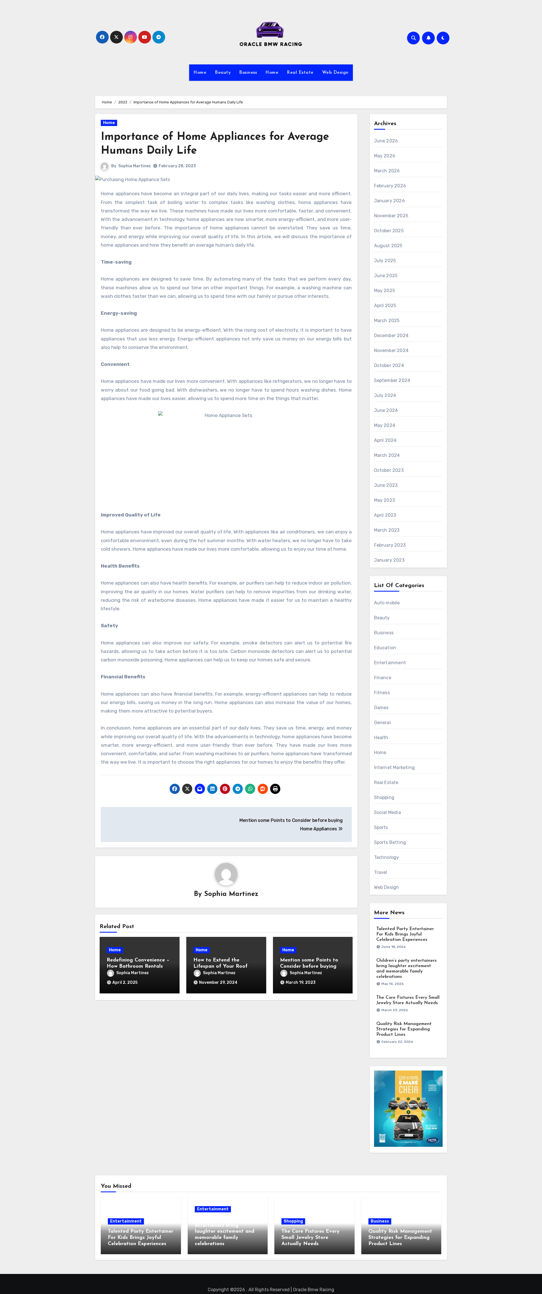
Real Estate (300, 72)
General (382, 722)
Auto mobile (387, 602)
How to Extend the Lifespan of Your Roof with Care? (220, 966)
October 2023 (389, 470)
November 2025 (391, 215)
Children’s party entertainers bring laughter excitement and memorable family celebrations (224, 1231)
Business (248, 72)
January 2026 (389, 200)
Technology (386, 857)
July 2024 (385, 395)
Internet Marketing (394, 767)
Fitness (382, 692)
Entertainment (390, 662)
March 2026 (387, 170)
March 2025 (387, 320)
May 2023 (384, 500)
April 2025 (385, 305)
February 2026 (390, 185)
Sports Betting (390, 842)
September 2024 (392, 380)
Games (381, 707)
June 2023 (386, 485)
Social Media (387, 812)
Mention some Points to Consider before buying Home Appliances (309, 966)
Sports (381, 827)
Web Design (335, 72)
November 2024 (391, 350)
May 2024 (384, 425)
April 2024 (385, 440)
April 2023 (385, 515)
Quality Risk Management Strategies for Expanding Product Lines (404, 1029)
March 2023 (387, 530)
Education (385, 647)
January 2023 (389, 560)
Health (381, 737)
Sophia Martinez (134, 166)
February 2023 (390, 545)
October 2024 (389, 365)
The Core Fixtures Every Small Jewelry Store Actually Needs (310, 1237)
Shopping (384, 797)
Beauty (223, 72)
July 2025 (385, 260)
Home (199, 72)
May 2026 (384, 156)
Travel (380, 872)
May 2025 (384, 290)
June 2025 (386, 275)
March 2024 (387, 455)
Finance (382, 677)
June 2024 (386, 410)
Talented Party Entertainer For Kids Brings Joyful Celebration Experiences (405, 934)
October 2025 (389, 230)
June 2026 (386, 141)
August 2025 (388, 245)
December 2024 (391, 335)
